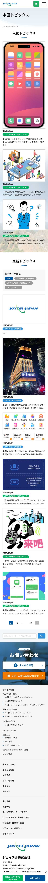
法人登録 (6, 775)
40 (30, 622)
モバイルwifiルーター (13, 745)
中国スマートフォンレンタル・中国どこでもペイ (25, 704)
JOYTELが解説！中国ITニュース (18, 283)
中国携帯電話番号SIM (13, 701)
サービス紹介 (8, 689)
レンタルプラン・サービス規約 (16, 817)
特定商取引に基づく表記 (13, 822)
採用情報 (6, 806)
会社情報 (6, 801)
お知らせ (6, 791)
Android (8, 741)
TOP (4, 26)
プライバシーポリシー (12, 828)
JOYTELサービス (13, 287)
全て (8, 278)
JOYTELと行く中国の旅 (25, 278)
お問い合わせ (8, 780)
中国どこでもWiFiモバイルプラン (18, 716)
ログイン (6, 786)
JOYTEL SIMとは (9, 730)
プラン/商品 (7, 754)
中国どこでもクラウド (14, 725)
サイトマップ (8, 833)
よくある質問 (8, 769)
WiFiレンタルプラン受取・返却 (15, 750)
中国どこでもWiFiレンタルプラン (18, 697)
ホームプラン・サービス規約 (15, 812)
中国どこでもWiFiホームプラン (17, 712)
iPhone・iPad (11, 737)
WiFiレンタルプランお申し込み (12, 878)
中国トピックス (9, 764)
